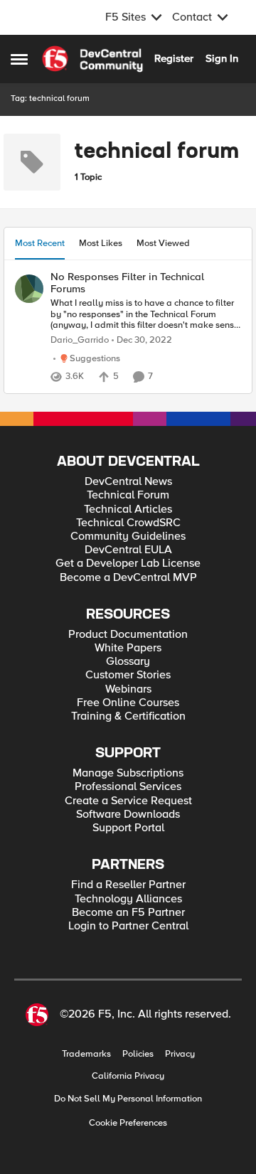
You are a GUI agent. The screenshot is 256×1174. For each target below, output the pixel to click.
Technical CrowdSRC (128, 523)
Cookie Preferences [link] (128, 1122)
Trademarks (86, 1054)
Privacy (180, 1054)
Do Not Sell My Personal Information (128, 1099)
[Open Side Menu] (19, 59)
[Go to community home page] (92, 59)
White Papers (128, 648)
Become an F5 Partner (128, 912)
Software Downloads (128, 814)
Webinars (128, 689)
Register (173, 58)
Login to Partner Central (128, 926)
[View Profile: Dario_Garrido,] (29, 288)
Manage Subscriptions (128, 773)
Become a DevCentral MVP (128, 578)
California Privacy (128, 1076)
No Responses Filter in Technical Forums (127, 282)
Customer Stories (128, 675)
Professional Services (128, 787)
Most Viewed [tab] (163, 243)
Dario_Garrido (79, 340)
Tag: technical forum (50, 98)
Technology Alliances (128, 899)
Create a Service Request (128, 801)
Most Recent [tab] (40, 243)
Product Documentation (128, 634)
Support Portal (128, 828)
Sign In (222, 58)
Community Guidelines (128, 536)
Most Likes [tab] (100, 243)
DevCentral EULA (128, 550)
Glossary (128, 661)
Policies (138, 1054)
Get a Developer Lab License (128, 563)
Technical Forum (128, 495)
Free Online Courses (128, 703)
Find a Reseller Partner (128, 885)
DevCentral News (128, 482)
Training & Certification (128, 716)
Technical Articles (128, 509)
